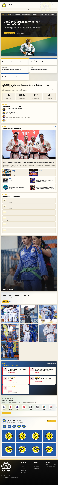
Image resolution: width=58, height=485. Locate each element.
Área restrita (36, 468)
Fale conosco (51, 9)
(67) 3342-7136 (49, 469)
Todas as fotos (11, 301)
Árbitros (35, 9)
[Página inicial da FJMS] (6, 467)
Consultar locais (6, 413)
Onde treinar (45, 9)
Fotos (31, 9)
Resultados (22, 9)
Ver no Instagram (51, 420)
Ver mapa (54, 398)
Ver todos (54, 194)
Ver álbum (5, 301)
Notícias (11, 9)
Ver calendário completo (51, 363)
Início (22, 464)
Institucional (6, 9)
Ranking (27, 9)
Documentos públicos (9, 33)
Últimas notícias (20, 33)
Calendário (40, 9)
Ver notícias (53, 126)
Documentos (16, 9)
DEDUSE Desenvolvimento (52, 483)
